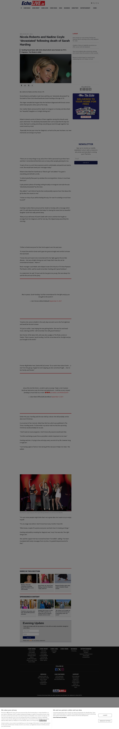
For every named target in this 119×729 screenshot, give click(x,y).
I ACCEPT (105, 715)
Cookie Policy (43, 720)
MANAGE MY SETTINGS (105, 720)
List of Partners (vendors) (59, 717)
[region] (59, 718)
